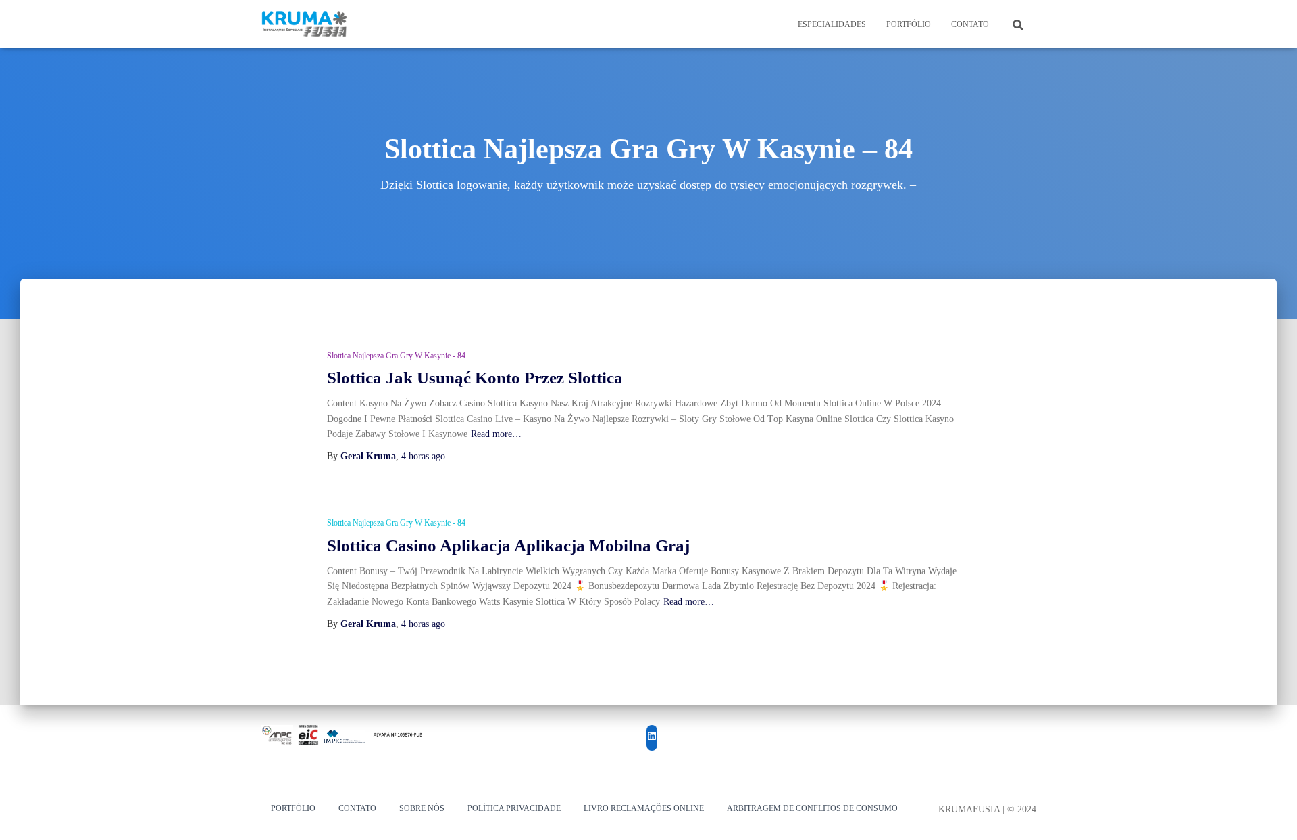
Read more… (496, 434)
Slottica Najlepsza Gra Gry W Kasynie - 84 (396, 355)
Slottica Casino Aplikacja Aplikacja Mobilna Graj (508, 545)
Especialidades (832, 24)
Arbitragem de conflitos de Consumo (812, 808)
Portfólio (908, 24)
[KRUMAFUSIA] (305, 24)
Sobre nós (421, 808)
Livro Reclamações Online (644, 808)
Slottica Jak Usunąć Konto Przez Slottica (475, 378)
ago (423, 456)
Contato (970, 24)
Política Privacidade (514, 808)
